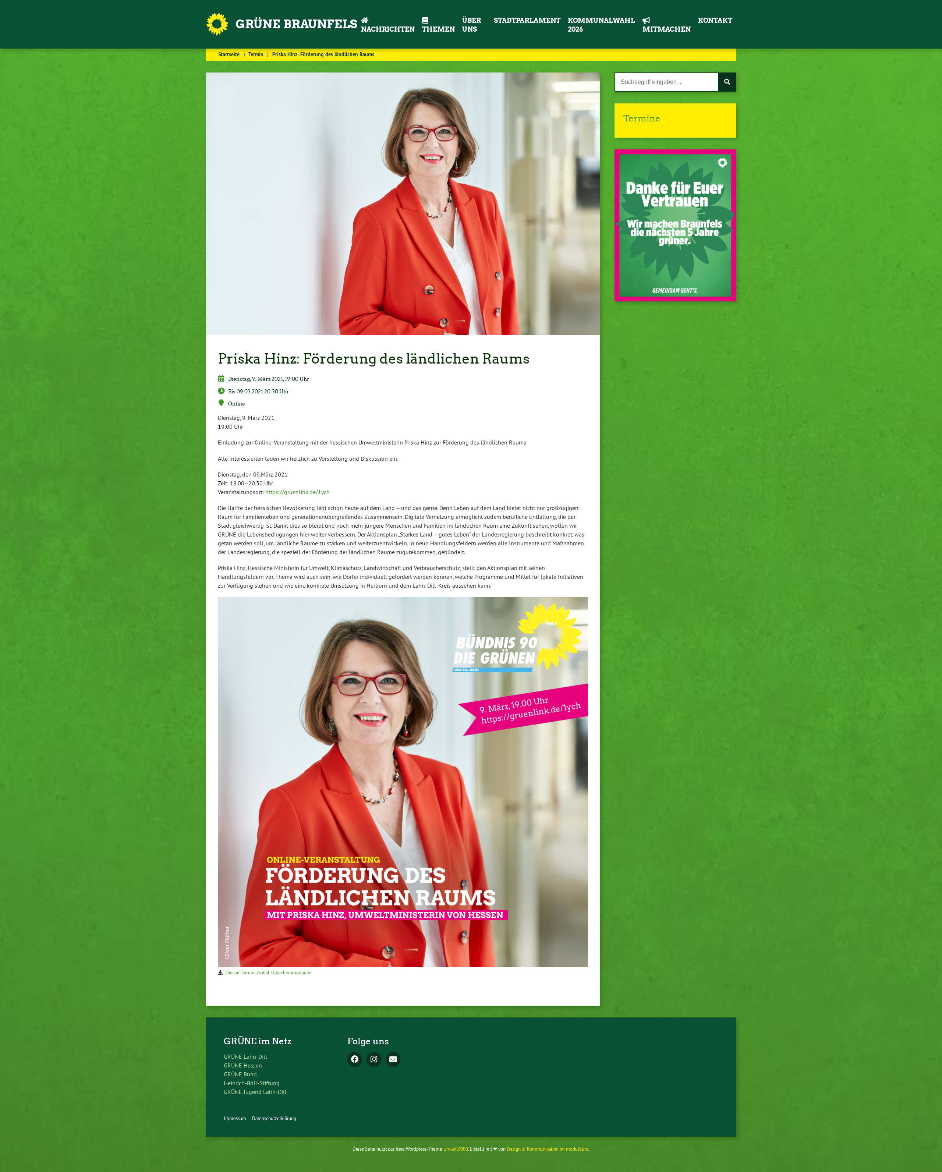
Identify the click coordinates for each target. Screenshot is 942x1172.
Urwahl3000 (455, 1149)
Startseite (229, 54)
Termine (642, 118)
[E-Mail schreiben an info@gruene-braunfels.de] (393, 1059)
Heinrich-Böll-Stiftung (252, 1083)
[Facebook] (354, 1059)
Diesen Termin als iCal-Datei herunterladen (269, 973)
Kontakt (715, 20)
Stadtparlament (527, 20)
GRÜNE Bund (240, 1074)
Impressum (235, 1118)
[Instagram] (373, 1059)
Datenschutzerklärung (274, 1118)
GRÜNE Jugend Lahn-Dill (255, 1091)
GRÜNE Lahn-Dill (245, 1056)
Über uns (471, 25)
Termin (255, 54)
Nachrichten (388, 29)
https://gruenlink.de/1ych (297, 492)
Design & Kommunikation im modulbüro (547, 1149)
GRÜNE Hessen (243, 1065)
